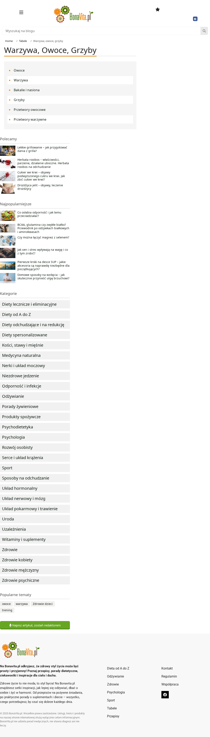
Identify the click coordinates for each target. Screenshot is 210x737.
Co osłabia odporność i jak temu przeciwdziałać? (39, 214)
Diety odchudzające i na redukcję (33, 324)
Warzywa (21, 80)
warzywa (22, 604)
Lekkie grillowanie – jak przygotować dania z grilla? (42, 149)
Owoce (19, 70)
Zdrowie (9, 549)
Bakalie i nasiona (27, 90)
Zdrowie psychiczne (20, 580)
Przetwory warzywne (30, 119)
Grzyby (19, 100)
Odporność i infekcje (21, 386)
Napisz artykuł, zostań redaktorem (36, 625)
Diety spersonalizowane (24, 335)
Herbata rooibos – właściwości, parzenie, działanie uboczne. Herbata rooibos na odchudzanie (43, 163)
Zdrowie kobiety (17, 560)
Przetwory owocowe (30, 109)
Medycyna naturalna (21, 355)
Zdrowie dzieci (43, 604)
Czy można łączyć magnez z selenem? (43, 237)
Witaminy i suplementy (24, 539)
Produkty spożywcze (21, 416)
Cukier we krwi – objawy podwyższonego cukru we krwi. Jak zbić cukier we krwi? (41, 176)
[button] (21, 12)
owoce (6, 604)
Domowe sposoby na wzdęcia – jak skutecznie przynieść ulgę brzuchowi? (43, 276)
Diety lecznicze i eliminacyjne (29, 304)
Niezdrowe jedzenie (20, 376)
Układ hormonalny (19, 488)
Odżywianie (13, 396)
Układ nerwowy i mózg (23, 498)
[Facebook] (195, 19)
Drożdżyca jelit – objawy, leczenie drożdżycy (40, 187)
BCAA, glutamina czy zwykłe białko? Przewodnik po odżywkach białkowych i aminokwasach (43, 228)
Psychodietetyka (17, 427)
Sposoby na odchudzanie (25, 478)
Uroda (8, 519)
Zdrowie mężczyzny (20, 570)
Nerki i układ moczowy (23, 365)
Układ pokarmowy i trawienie (30, 508)
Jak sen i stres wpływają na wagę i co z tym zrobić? (42, 251)
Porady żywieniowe (20, 406)
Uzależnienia (14, 529)
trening (7, 610)
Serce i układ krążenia (22, 457)
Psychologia (13, 437)
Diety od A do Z (16, 314)
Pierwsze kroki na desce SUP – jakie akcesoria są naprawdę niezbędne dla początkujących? (43, 265)
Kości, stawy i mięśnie (22, 345)
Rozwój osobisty (17, 447)
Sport (7, 468)
